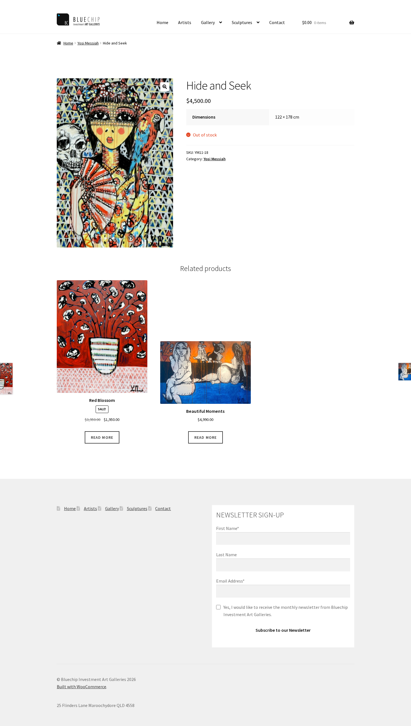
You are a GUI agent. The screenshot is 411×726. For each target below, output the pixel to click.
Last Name (226, 554)
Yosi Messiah (88, 43)
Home (162, 22)
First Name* (227, 528)
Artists (184, 22)
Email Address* (230, 581)
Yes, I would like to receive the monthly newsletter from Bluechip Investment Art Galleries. (285, 610)
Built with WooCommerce (81, 686)
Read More (102, 437)
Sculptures (242, 22)
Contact (277, 22)
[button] (164, 86)
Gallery (208, 22)
